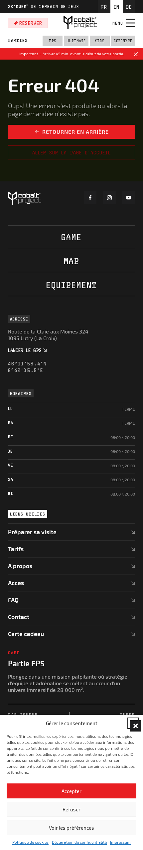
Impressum (120, 842)
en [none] (116, 6)
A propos (20, 566)
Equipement (71, 285)
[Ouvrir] (130, 23)
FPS (52, 40)
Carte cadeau (26, 634)
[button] (133, 723)
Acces (16, 583)
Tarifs (16, 549)
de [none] (129, 6)
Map (71, 261)
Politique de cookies (30, 842)
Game (71, 237)
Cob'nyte (123, 40)
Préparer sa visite (32, 532)
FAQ (13, 600)
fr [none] (104, 6)
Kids (99, 40)
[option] (104, 6)
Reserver (30, 23)
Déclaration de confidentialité (79, 842)
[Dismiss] (135, 55)
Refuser (71, 809)
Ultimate (76, 40)
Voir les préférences (71, 828)
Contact (18, 617)
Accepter (71, 791)
